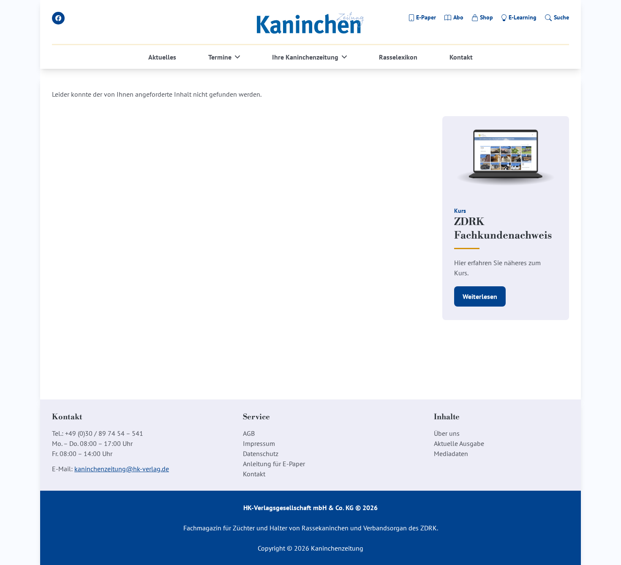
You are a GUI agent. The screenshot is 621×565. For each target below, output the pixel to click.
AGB (249, 433)
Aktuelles (162, 57)
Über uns (447, 433)
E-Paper (426, 17)
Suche (561, 17)
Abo (458, 17)
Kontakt (461, 57)
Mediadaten (451, 453)
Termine (220, 57)
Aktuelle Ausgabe (459, 443)
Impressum (259, 443)
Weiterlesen (480, 296)
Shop (486, 17)
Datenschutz (260, 453)
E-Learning (523, 17)
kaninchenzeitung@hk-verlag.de (121, 468)
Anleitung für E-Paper (274, 463)
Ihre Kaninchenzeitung (305, 57)
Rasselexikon (398, 57)
